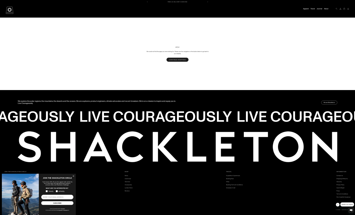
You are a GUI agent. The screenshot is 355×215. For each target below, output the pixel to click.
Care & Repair (340, 188)
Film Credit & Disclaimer (343, 197)
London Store (129, 188)
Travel (313, 9)
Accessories (128, 185)
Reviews (127, 191)
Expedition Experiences (233, 175)
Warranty (339, 182)
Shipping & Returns (342, 178)
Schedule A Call (230, 188)
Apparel (306, 9)
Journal (319, 9)
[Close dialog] (73, 176)
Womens (127, 182)
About (326, 9)
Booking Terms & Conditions (234, 185)
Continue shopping (177, 59)
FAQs (227, 182)
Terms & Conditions (342, 194)
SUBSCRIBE (57, 203)
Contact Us (339, 175)
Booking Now (230, 178)
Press (338, 191)
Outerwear (128, 178)
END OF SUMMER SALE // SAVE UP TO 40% (177, 2)
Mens (126, 175)
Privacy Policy (340, 185)
